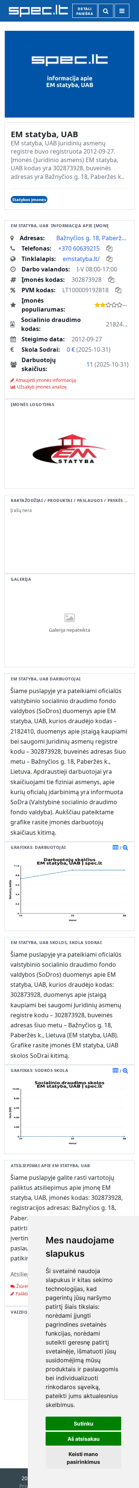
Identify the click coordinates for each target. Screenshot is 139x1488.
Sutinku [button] (83, 1423)
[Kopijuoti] (109, 248)
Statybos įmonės (29, 199)
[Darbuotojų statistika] (125, 847)
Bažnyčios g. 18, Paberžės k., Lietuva (92, 238)
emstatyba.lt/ (81, 259)
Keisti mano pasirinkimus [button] (83, 1458)
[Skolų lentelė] (115, 1070)
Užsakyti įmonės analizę (42, 387)
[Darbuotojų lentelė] (115, 847)
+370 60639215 (79, 248)
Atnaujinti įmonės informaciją (46, 380)
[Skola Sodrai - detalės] (125, 1070)
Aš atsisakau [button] (83, 1439)
